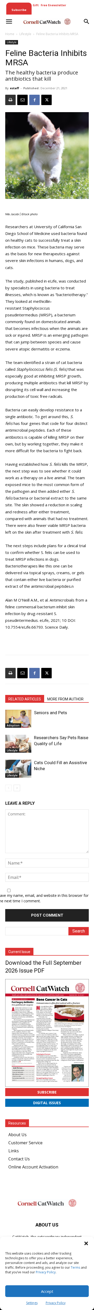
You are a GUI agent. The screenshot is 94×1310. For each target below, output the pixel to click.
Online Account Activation (33, 1167)
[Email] (22, 100)
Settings (32, 1303)
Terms (75, 1267)
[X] (46, 100)
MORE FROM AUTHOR (65, 699)
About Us (17, 1135)
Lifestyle (25, 34)
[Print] (10, 100)
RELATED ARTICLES (24, 699)
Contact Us (19, 1159)
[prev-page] (8, 788)
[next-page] (17, 788)
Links (13, 1151)
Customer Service (25, 1143)
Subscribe (47, 1092)
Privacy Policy (46, 1272)
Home (9, 34)
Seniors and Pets (50, 712)
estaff (14, 88)
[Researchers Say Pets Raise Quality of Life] (18, 744)
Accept (47, 1291)
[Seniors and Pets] (18, 719)
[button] (86, 1243)
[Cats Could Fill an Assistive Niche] (18, 769)
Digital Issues (47, 1102)
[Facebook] (34, 100)
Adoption (13, 725)
